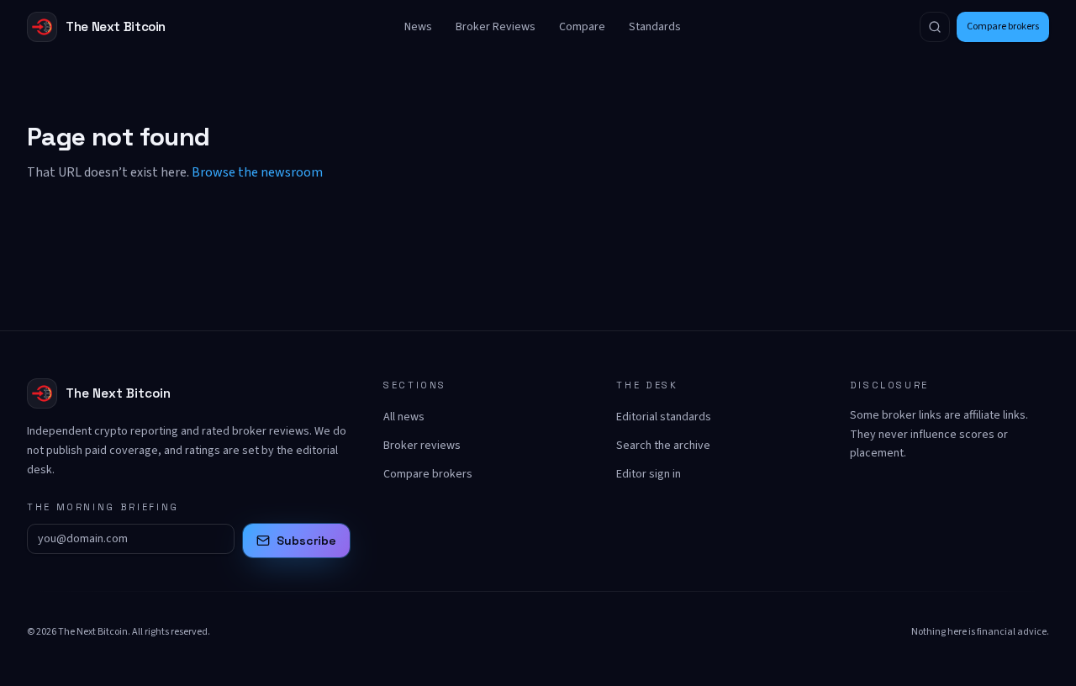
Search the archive (663, 445)
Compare (582, 26)
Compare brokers (1003, 26)
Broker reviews (422, 445)
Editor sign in (648, 474)
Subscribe (306, 540)
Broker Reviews (495, 26)
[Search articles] (935, 27)
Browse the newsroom (257, 172)
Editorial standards (663, 417)
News (418, 26)
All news (404, 417)
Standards (655, 26)
